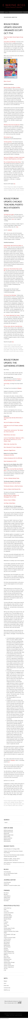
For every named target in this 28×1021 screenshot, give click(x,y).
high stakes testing (19, 346)
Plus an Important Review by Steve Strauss (12, 162)
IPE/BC (5, 932)
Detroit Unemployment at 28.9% (10, 461)
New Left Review (7, 946)
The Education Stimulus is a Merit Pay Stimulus (13, 486)
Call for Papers (7, 383)
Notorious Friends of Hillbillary (10, 500)
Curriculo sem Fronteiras (8, 912)
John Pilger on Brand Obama (9, 503)
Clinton (22, 800)
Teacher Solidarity (7, 963)
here (11, 57)
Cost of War (6, 911)
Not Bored (6, 948)
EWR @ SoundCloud (8, 838)
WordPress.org (7, 989)
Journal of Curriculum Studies (9, 937)
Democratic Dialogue (8, 915)
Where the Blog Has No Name (10, 1001)
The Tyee (5, 968)
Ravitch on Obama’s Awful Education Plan (12, 489)
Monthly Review (7, 945)
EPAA (5, 920)
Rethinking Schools (7, 959)
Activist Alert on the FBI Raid (9, 41)
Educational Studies (8, 917)
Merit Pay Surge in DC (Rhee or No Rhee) (12, 87)
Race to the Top (16, 348)
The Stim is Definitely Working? (11, 478)
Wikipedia (19, 388)
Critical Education (7, 871)
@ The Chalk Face (7, 908)
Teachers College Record (9, 967)
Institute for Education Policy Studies (11, 931)
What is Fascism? (7, 81)
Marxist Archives (7, 940)
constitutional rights (7, 188)
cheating (13, 346)
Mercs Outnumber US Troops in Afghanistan (12, 447)
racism (5, 803)
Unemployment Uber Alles (9, 455)
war (6, 805)
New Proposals (7, 942)
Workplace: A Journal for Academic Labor (12, 885)
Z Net (5, 970)
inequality (12, 802)
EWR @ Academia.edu (8, 830)
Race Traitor (6, 956)
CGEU (5, 909)
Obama (20, 802)
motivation (10, 348)
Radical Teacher (7, 957)
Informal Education (7, 929)
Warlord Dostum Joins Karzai (9, 434)
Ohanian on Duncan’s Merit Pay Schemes (12, 482)
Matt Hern (6, 894)
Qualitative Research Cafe (9, 953)
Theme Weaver (18, 1015)
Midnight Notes (7, 943)
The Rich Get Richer (8, 141)
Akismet (8, 1018)
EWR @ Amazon (7, 839)
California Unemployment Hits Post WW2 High (13, 458)
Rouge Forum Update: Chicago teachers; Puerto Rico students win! (13, 204)
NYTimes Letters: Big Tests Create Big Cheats (13, 326)
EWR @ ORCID (7, 836)
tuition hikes (15, 349)
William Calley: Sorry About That (10, 444)
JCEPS (5, 935)
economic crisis (7, 802)
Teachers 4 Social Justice (9, 965)
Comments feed (7, 987)
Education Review (7, 918)
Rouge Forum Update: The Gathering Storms (14, 362)
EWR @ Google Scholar (8, 834)
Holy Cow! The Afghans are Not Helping (11, 422)
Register (5, 981)
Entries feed (6, 985)
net (8, 761)
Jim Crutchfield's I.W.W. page (9, 934)
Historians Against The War (9, 928)
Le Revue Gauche (7, 939)
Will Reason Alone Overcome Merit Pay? (12, 124)
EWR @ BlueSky (7, 841)
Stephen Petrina (7, 897)
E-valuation (6, 922)
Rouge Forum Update (12, 186)
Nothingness (6, 949)
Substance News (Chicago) (9, 962)
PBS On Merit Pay (7, 137)
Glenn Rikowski (7, 899)
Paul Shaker (6, 900)
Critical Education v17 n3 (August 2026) (11, 848)
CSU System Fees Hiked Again (10, 295)
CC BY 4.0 (16, 1003)
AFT (22, 186)
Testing (11, 349)
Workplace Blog (7, 874)
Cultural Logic (6, 883)
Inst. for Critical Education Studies (10, 873)
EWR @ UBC (6, 833)
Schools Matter (7, 960)
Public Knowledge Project (9, 951)
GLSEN (5, 926)
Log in (5, 983)
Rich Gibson (6, 892)
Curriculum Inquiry (7, 914)
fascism (13, 188)
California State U (7, 346)
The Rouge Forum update (9, 214)
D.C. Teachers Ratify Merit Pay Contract (12, 315)
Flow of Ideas (6, 925)
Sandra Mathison (7, 895)
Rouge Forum (9, 803)
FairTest (5, 923)
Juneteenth (9, 230)
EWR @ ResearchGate (8, 831)
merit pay (17, 188)
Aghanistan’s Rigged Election (9, 450)
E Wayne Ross (14, 5)
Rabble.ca (6, 954)
